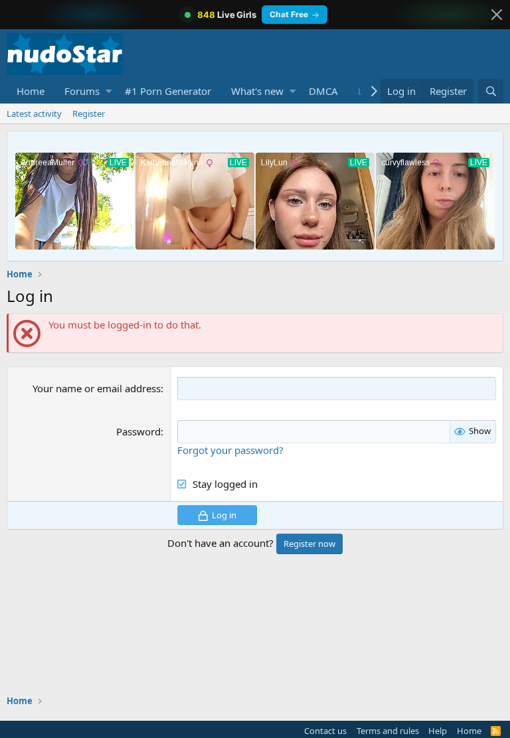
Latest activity (34, 113)
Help (437, 731)
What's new (257, 91)
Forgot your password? (230, 450)
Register (88, 113)
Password (138, 431)
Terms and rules (388, 731)
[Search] (490, 91)
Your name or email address (97, 388)
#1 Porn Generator (168, 91)
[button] (108, 91)
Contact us (325, 731)
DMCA (323, 91)
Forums (82, 91)
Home (30, 91)
